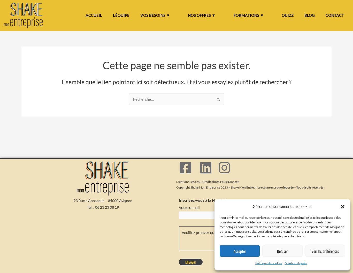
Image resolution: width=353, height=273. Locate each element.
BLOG (309, 15)
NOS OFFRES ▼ (202, 15)
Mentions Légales (187, 182)
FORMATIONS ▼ (249, 15)
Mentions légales (296, 263)
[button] (342, 206)
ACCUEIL (94, 15)
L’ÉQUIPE (121, 15)
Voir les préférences (325, 251)
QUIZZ (288, 15)
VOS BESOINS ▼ (155, 15)
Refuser (282, 251)
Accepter (240, 251)
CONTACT (335, 15)
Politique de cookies (268, 263)
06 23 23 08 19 (107, 207)
